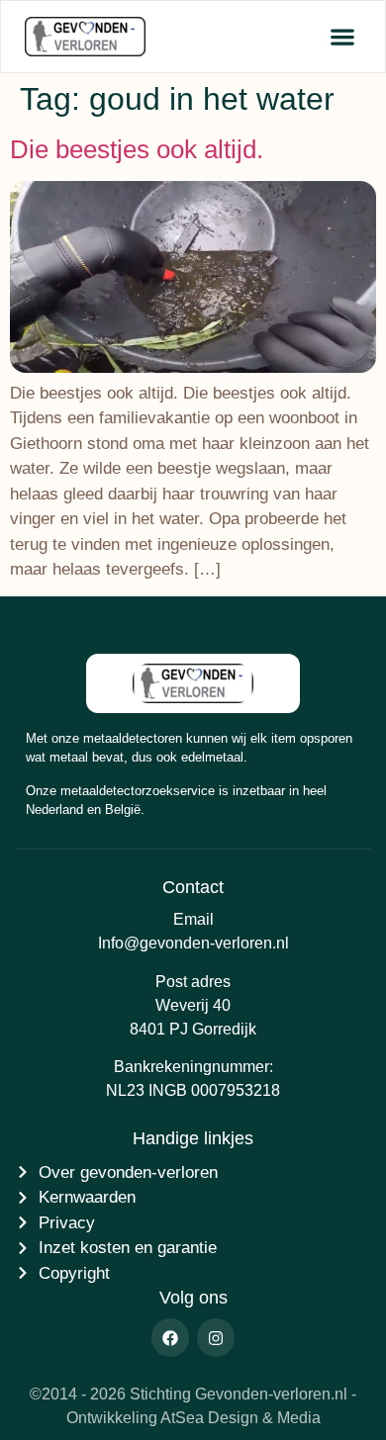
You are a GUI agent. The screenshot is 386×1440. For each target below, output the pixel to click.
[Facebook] (170, 1337)
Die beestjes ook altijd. (136, 149)
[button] (342, 37)
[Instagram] (216, 1337)
